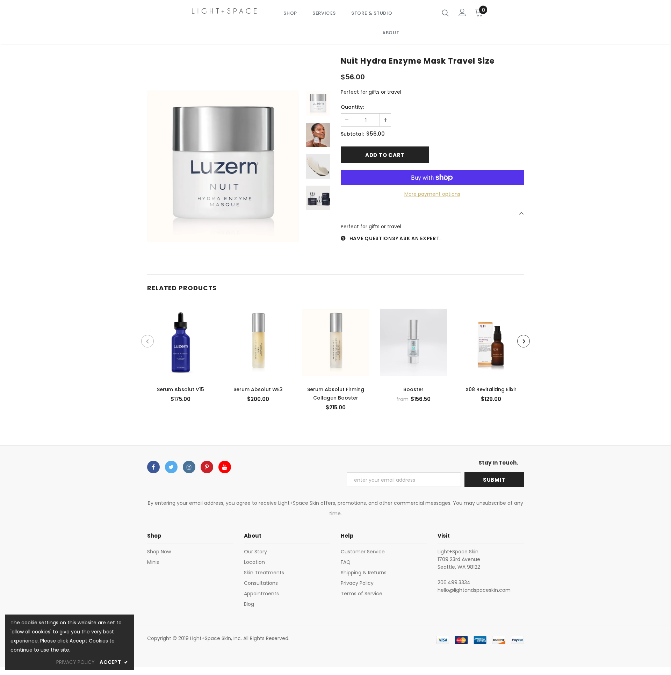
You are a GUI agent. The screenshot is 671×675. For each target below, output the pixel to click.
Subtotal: (352, 133)
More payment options (432, 194)
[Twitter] (171, 467)
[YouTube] (224, 467)
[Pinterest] (207, 467)
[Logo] (224, 10)
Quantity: (352, 106)
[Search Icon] (445, 12)
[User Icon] (462, 12)
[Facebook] (153, 467)
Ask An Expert (419, 238)
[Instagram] (189, 467)
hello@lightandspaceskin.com (474, 590)
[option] (223, 166)
